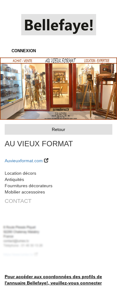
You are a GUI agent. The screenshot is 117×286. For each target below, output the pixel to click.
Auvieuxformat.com (24, 160)
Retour (58, 129)
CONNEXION (24, 50)
